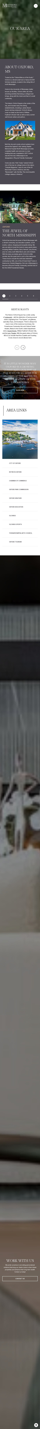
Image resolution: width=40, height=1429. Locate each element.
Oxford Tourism (15, 542)
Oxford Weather (15, 498)
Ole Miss (12, 515)
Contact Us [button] (20, 1278)
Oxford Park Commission (18, 489)
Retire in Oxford (15, 472)
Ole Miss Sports (15, 524)
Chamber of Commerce (18, 481)
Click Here (20, 390)
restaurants (8, 317)
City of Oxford (15, 463)
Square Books (12, 331)
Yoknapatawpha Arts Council (20, 533)
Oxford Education (16, 507)
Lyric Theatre (12, 333)
